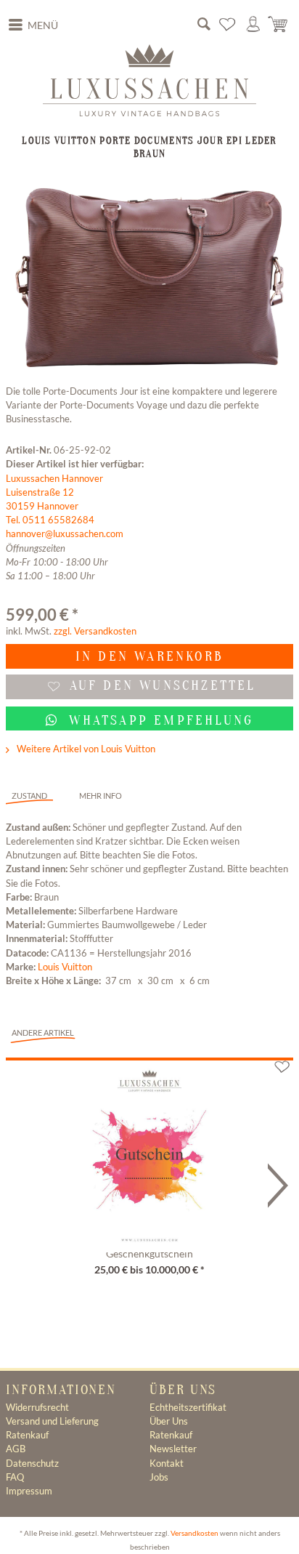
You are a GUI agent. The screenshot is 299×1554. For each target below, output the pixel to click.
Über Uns (169, 1421)
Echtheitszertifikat (188, 1407)
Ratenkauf (27, 1435)
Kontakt (167, 1463)
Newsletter (173, 1448)
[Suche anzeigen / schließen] (204, 24)
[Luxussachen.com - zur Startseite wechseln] (149, 80)
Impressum (29, 1491)
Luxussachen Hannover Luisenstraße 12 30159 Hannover (54, 492)
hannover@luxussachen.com (64, 533)
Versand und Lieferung (52, 1421)
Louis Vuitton (65, 967)
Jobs (159, 1477)
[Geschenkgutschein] (149, 1151)
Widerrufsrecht (37, 1407)
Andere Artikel (43, 1032)
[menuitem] (33, 25)
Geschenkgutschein (149, 1254)
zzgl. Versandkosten (95, 631)
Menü (43, 25)
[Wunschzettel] (227, 24)
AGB (15, 1448)
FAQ (15, 1477)
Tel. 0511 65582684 (50, 520)
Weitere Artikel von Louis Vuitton (85, 748)
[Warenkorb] (278, 24)
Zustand (29, 795)
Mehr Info (100, 795)
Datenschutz (32, 1463)
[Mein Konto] (253, 24)
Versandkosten (194, 1533)
